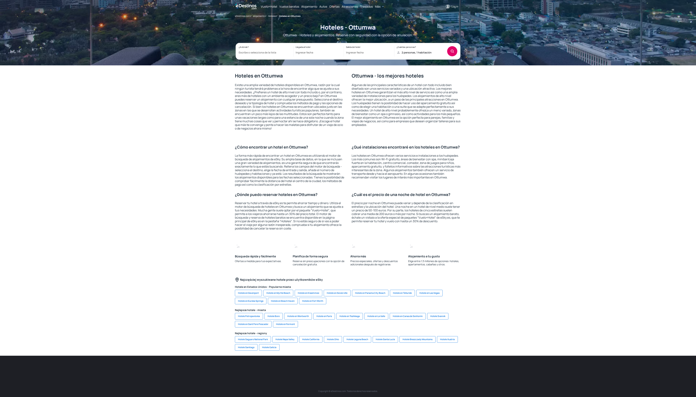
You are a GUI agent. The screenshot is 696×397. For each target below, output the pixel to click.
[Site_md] (331, 366)
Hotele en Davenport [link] (248, 292)
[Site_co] (364, 366)
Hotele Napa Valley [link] (285, 339)
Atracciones (350, 7)
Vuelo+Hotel (269, 7)
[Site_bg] (277, 366)
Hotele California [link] (310, 339)
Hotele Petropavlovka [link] (249, 316)
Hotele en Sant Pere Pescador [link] (253, 324)
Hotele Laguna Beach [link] (357, 339)
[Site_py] (440, 366)
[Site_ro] (266, 366)
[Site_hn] (429, 366)
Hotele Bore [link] (274, 316)
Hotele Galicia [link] (269, 347)
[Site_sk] (342, 366)
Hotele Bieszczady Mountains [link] (417, 339)
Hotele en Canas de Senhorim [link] (408, 316)
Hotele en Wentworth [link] (298, 316)
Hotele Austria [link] (447, 339)
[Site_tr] (310, 366)
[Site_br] (255, 366)
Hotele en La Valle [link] (376, 316)
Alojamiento (309, 7)
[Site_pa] (386, 366)
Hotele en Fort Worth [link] (312, 300)
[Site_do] (375, 366)
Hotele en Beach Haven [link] (283, 300)
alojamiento (259, 16)
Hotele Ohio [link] (333, 339)
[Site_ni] (408, 366)
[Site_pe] (299, 366)
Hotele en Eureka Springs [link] (250, 300)
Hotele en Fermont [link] (285, 324)
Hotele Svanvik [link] (437, 316)
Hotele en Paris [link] (324, 316)
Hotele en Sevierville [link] (337, 292)
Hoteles (272, 16)
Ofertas (334, 7)
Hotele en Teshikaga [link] (349, 316)
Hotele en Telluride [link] (402, 292)
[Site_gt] (418, 366)
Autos (323, 7)
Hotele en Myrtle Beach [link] (278, 292)
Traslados (366, 7)
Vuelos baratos (289, 7)
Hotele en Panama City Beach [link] (370, 292)
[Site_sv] (397, 366)
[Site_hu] (353, 366)
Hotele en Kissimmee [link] (308, 292)
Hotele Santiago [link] (246, 347)
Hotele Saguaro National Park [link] (253, 339)
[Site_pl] (288, 366)
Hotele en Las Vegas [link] (429, 292)
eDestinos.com (242, 16)
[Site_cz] (321, 366)
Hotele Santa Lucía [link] (385, 339)
